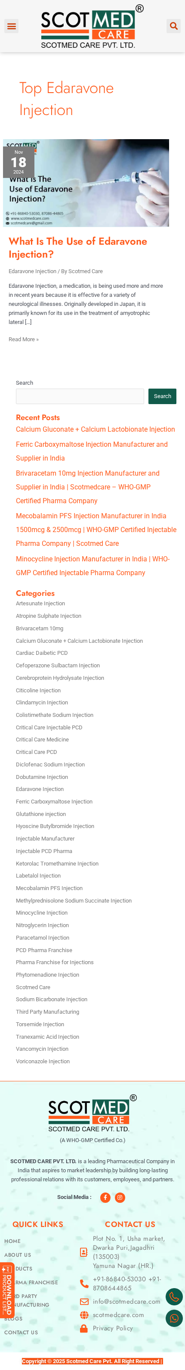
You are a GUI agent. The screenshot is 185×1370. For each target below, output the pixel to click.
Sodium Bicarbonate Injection (51, 999)
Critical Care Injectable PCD (49, 727)
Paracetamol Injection (42, 937)
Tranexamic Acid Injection (47, 1037)
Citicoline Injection (38, 690)
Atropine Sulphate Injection (48, 616)
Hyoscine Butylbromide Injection (55, 826)
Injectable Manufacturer (45, 838)
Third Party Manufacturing (47, 1012)
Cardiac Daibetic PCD (42, 653)
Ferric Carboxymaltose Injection (54, 801)
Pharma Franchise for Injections (55, 962)
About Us (17, 1255)
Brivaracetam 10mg (39, 628)
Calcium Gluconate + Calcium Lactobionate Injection (95, 429)
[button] (11, 26)
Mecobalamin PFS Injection (49, 888)
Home (12, 1241)
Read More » (24, 338)
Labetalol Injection (38, 875)
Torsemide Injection (40, 1024)
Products (18, 1269)
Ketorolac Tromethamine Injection (57, 863)
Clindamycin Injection (42, 702)
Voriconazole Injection (43, 1061)
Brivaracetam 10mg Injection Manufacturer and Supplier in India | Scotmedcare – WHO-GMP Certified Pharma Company (88, 487)
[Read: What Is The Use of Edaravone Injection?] (86, 182)
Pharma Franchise (31, 1282)
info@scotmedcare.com (127, 1301)
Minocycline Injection (42, 912)
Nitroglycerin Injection (42, 925)
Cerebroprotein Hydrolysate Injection (60, 678)
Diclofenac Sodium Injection (50, 764)
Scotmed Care (33, 987)
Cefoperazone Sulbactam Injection (58, 665)
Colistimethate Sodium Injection (54, 715)
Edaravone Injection (32, 271)
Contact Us (21, 1332)
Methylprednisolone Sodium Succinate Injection (74, 900)
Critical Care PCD (36, 752)
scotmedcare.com (119, 1315)
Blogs (13, 1319)
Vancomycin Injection (42, 1049)
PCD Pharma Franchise (44, 950)
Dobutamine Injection (42, 777)
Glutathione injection (41, 814)
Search (24, 383)
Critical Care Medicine (42, 739)
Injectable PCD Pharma (44, 851)
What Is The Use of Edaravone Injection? (78, 247)
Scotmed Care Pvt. (89, 1361)
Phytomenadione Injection (47, 974)
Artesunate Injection (40, 603)
